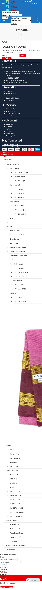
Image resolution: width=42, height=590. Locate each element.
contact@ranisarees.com (15, 80)
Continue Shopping (6, 587)
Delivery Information (13, 113)
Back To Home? (7, 58)
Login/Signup (4, 154)
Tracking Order (11, 136)
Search (14, 23)
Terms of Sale (10, 111)
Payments (9, 116)
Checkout (9, 131)
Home (20, 34)
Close (11, 154)
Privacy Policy (10, 109)
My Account (10, 124)
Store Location (11, 93)
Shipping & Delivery (12, 98)
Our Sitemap (10, 100)
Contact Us (10, 96)
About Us (9, 91)
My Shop (9, 126)
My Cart (8, 129)
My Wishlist (10, 133)
